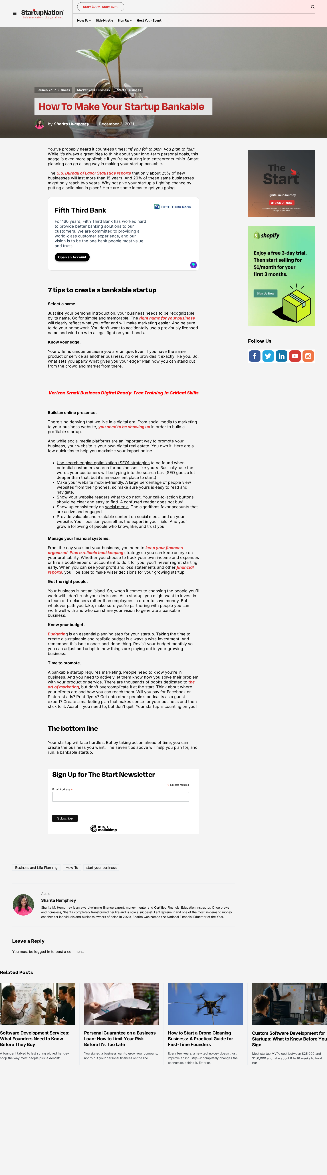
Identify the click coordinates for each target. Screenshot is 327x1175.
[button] (14, 13)
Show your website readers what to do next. (99, 497)
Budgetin (56, 634)
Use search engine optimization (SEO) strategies (103, 462)
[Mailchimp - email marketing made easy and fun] (103, 831)
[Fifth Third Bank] (173, 207)
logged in (42, 951)
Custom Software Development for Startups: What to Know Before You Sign (289, 1038)
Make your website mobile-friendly (90, 482)
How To (72, 867)
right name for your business (167, 318)
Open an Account (72, 257)
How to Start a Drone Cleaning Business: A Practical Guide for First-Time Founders (200, 1038)
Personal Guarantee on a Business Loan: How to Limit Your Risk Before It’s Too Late (120, 1038)
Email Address (62, 789)
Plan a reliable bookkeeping (96, 552)
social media (117, 506)
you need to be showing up (124, 426)
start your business (101, 867)
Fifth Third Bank (80, 210)
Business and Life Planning (36, 867)
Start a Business (129, 90)
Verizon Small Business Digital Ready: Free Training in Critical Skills (123, 393)
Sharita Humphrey (58, 900)
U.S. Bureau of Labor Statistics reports (94, 173)
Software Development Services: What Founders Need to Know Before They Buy (35, 1038)
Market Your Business (93, 90)
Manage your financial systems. (79, 538)
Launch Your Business (53, 90)
